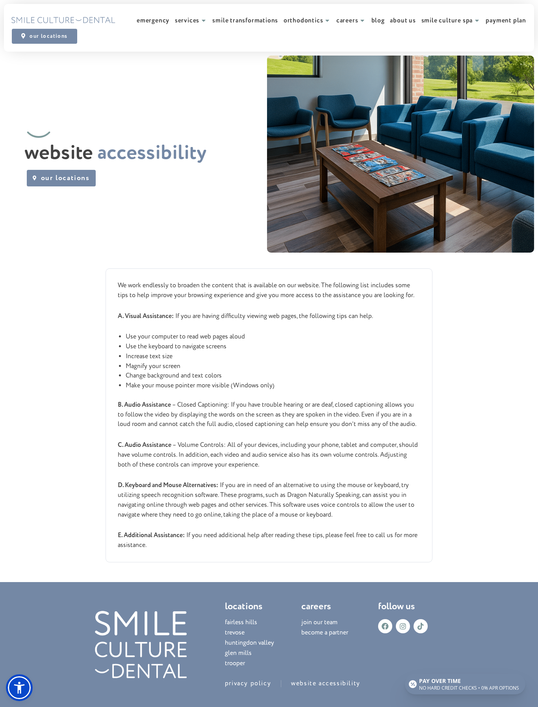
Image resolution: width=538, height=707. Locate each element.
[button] (19, 687)
